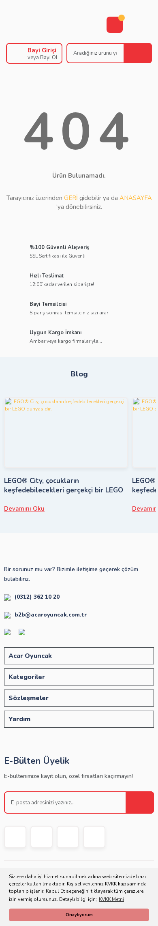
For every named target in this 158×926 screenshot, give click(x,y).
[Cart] (115, 25)
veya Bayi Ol (43, 57)
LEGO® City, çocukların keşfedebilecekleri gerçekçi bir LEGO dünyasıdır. (63, 485)
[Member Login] (15, 53)
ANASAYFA (136, 198)
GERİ (71, 198)
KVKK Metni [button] (111, 899)
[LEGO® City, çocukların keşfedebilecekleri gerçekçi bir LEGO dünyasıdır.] (66, 432)
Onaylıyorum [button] (79, 915)
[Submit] (140, 802)
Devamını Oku (24, 509)
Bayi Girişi (42, 50)
